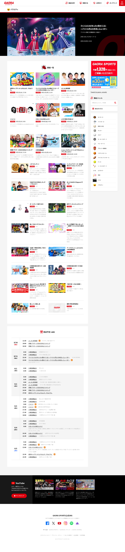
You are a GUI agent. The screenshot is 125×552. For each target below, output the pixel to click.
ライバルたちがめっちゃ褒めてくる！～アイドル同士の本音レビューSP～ (49, 357)
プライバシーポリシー (57, 535)
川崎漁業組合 (32, 352)
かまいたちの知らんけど (35, 426)
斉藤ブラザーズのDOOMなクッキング (39, 343)
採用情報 (82, 535)
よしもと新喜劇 (32, 341)
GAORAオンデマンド (65, 530)
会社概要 (75, 535)
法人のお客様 (68, 535)
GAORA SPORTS (53, 530)
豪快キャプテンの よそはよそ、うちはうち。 (40, 393)
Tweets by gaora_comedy (99, 92)
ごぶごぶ (30, 404)
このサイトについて (45, 535)
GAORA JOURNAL (77, 530)
